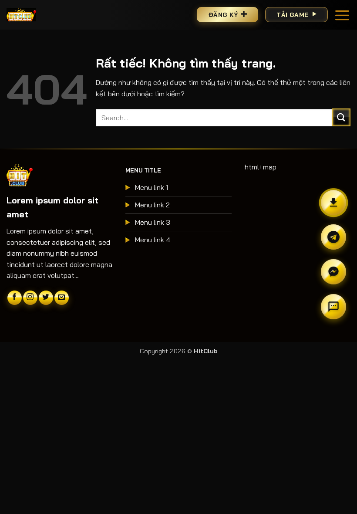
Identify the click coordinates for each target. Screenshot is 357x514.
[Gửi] (341, 117)
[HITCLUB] (21, 14)
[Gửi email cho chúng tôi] (61, 298)
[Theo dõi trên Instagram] (30, 298)
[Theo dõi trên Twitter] (46, 298)
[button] (342, 14)
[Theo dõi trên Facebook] (14, 298)
